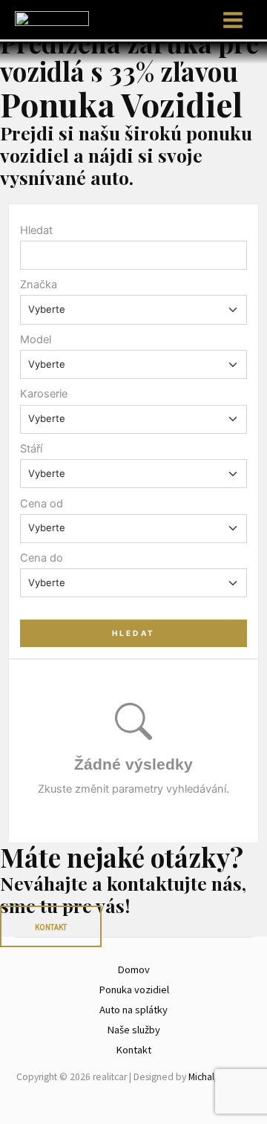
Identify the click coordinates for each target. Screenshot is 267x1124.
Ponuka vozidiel (134, 989)
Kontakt (133, 1049)
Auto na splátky (133, 1009)
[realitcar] (52, 18)
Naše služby (133, 1029)
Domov (133, 969)
